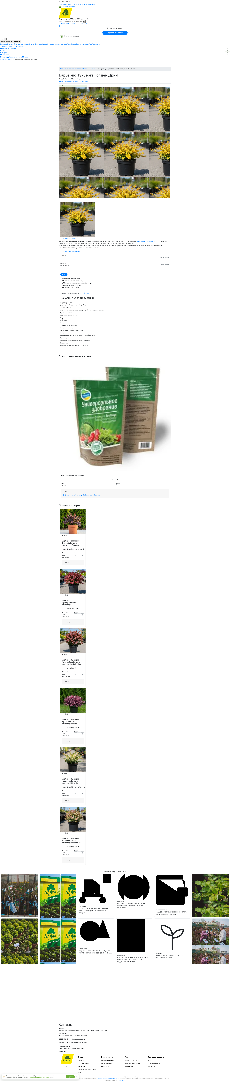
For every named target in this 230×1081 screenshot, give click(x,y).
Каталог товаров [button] (72, 63)
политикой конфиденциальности (39, 1077)
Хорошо (70, 1077)
